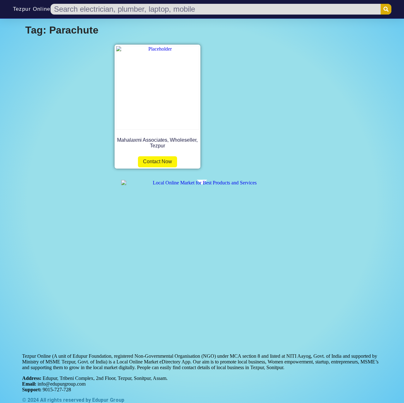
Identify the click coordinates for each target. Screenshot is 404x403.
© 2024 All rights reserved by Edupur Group (73, 400)
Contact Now (157, 161)
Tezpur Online (31, 9)
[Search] (386, 9)
